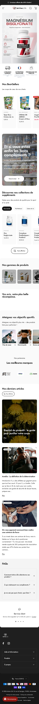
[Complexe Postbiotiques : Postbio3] (24, 221)
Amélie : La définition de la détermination (18, 476)
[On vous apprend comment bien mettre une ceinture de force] (19, 514)
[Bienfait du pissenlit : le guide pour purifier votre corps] (19, 421)
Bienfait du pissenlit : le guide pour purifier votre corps (19, 431)
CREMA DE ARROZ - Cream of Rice (24, 117)
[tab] (7, 209)
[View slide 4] (23, 621)
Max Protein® (23, 112)
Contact (34, 617)
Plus (5, 438)
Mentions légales (27, 700)
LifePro (6, 112)
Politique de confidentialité (26, 694)
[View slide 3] (21, 621)
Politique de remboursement (12, 694)
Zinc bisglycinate (8, 234)
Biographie (7, 449)
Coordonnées (31, 697)
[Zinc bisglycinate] (9, 221)
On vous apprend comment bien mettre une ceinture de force (17, 531)
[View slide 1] (16, 621)
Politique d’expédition (22, 697)
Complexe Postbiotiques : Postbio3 (24, 235)
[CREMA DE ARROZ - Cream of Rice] (24, 103)
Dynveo (6, 230)
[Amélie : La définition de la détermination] (19, 460)
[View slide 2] (18, 621)
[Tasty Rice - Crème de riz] (9, 103)
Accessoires (7, 503)
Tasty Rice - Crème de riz (9, 116)
